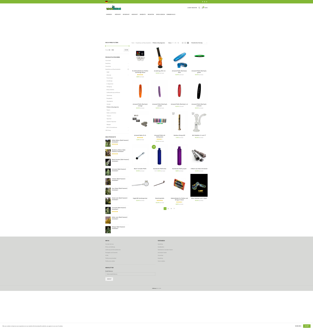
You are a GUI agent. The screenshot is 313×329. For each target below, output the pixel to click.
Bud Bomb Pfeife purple (179, 168)
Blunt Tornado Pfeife (140, 168)
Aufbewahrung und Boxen (113, 92)
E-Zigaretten (110, 83)
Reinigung (109, 86)
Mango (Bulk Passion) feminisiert (118, 227)
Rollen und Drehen (111, 112)
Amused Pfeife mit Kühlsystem (159, 136)
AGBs (106, 255)
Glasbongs (109, 95)
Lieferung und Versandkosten (113, 249)
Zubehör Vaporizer (111, 121)
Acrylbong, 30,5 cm (159, 71)
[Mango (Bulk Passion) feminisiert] (108, 229)
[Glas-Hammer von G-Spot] (199, 185)
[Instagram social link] (207, 2)
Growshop (108, 66)
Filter (126, 49)
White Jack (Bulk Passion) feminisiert (119, 218)
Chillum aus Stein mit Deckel (199, 168)
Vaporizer (109, 118)
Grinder (109, 104)
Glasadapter (110, 101)
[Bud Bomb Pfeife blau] (159, 155)
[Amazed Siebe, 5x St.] (140, 122)
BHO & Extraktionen (112, 127)
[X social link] (205, 2)
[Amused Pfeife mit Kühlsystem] (159, 122)
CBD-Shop (108, 130)
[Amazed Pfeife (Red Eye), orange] (140, 91)
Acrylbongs (109, 81)
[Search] (199, 7)
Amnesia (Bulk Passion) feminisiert (119, 170)
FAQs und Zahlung (110, 247)
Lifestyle (109, 75)
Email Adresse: (109, 271)
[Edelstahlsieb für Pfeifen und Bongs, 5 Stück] (179, 185)
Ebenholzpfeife (159, 198)
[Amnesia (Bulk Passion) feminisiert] (108, 172)
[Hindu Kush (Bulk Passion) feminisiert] (108, 200)
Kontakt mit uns (109, 244)
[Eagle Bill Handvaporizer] (140, 185)
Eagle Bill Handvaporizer (140, 198)
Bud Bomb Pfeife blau (159, 168)
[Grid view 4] (188, 43)
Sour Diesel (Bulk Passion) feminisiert (119, 189)
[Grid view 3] (185, 43)
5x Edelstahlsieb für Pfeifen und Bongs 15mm (140, 71)
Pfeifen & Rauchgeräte (113, 107)
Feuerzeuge (110, 78)
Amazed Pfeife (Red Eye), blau (179, 71)
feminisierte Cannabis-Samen (165, 249)
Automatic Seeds (162, 252)
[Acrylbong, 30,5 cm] (159, 58)
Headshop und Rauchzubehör (112, 69)
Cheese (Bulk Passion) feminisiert (118, 179)
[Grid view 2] (182, 43)
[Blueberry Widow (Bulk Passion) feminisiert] (108, 152)
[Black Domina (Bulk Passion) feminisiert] (108, 162)
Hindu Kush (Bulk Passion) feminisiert (119, 198)
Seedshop (108, 63)
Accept (307, 326)
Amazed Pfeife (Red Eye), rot (179, 104)
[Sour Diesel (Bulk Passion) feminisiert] (108, 191)
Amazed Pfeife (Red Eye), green (199, 71)
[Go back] (123, 25)
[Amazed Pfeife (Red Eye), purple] (159, 91)
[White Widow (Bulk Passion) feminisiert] (108, 143)
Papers (108, 110)
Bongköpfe (109, 98)
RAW (108, 72)
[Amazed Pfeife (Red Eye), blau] (179, 58)
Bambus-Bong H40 (179, 135)
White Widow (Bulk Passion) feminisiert (120, 141)
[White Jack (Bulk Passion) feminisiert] (108, 220)
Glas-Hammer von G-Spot (199, 198)
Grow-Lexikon (161, 261)
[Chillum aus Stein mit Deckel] (199, 155)
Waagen (109, 124)
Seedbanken (161, 247)
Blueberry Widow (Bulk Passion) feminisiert (118, 150)
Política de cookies (110, 261)
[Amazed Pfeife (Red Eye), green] (199, 58)
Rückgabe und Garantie (111, 252)
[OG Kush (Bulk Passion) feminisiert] (108, 210)
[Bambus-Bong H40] (179, 122)
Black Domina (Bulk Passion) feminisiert (120, 160)
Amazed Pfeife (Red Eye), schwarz (199, 105)
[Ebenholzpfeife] (159, 185)
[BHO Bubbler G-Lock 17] (199, 122)
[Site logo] (115, 7)
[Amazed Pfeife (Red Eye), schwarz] (199, 91)
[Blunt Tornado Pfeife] (140, 155)
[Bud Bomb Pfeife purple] (179, 155)
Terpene (109, 115)
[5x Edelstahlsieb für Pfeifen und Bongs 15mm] (140, 58)
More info (298, 326)
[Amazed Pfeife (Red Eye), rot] (179, 91)
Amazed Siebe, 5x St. (140, 135)
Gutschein (108, 60)
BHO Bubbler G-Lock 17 (199, 135)
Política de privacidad (110, 258)
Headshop (160, 258)
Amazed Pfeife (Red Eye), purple (159, 105)
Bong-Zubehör (110, 89)
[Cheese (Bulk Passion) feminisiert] (108, 181)
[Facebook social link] (203, 2)
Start (133, 42)
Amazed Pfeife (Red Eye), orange (140, 105)
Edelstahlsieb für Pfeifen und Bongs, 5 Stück (179, 199)
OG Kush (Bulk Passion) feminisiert (119, 208)
